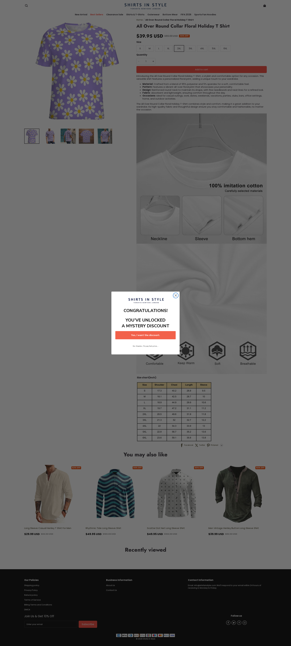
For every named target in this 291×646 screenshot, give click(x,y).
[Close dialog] (175, 295)
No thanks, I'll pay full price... (145, 346)
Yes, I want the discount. (145, 335)
